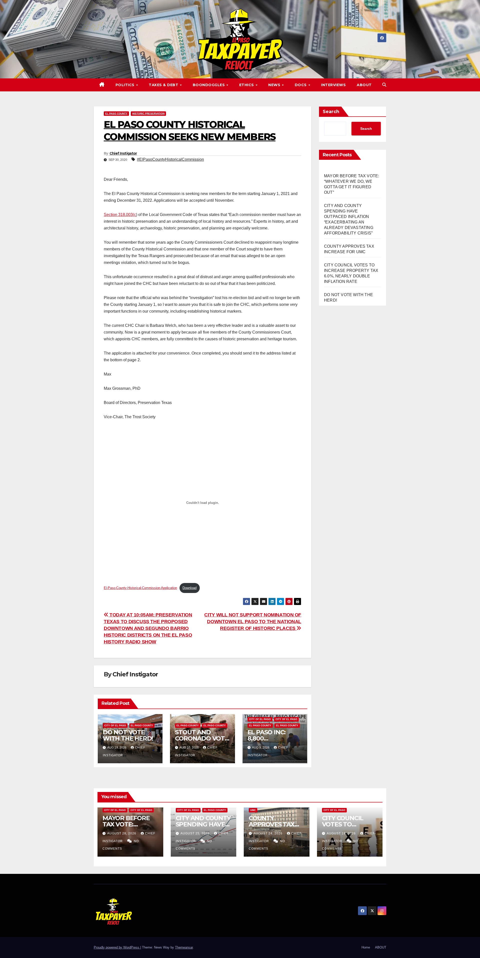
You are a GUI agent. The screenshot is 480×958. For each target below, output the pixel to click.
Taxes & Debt (164, 85)
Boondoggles (209, 85)
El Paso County (116, 113)
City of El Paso (115, 725)
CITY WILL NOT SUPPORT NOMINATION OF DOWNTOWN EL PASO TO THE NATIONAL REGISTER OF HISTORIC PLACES (252, 621)
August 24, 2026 (269, 833)
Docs (301, 85)
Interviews (333, 85)
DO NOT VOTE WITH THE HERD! (128, 735)
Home (366, 947)
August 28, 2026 (122, 833)
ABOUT (364, 85)
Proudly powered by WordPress (117, 947)
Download (189, 588)
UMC (253, 810)
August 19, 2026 (342, 833)
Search (331, 111)
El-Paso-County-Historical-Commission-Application (140, 588)
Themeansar (184, 947)
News (275, 85)
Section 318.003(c (120, 214)
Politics (126, 85)
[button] (384, 85)
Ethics (247, 85)
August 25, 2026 (195, 833)
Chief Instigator (123, 153)
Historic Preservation (148, 113)
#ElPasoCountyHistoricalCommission (170, 159)
